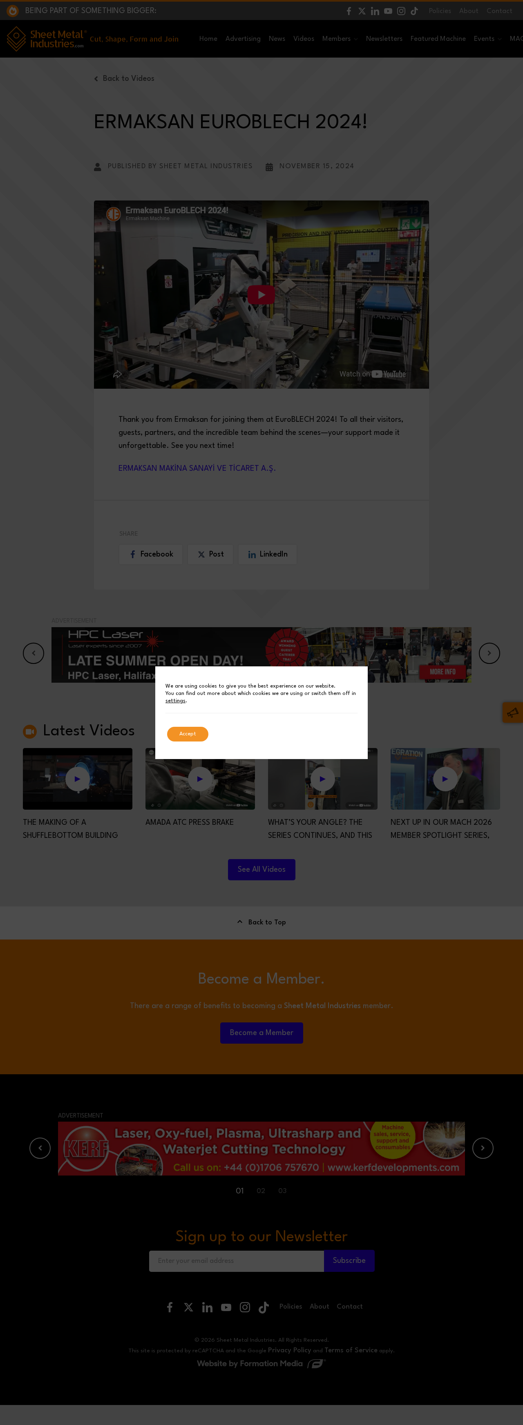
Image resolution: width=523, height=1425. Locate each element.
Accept (187, 734)
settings (175, 701)
